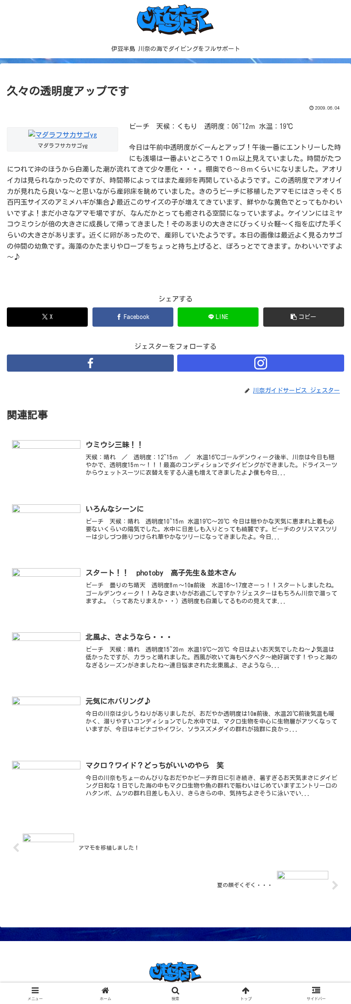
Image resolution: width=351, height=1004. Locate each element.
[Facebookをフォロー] (90, 363)
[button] (303, 317)
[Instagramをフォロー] (260, 363)
